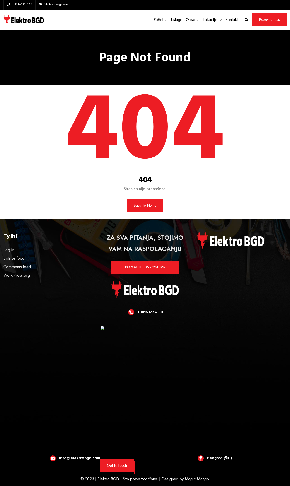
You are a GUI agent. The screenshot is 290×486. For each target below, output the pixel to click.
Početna (160, 20)
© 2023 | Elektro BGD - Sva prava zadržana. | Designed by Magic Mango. (145, 479)
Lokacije (210, 20)
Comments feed (17, 267)
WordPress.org (16, 275)
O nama (192, 20)
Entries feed (13, 258)
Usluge (176, 20)
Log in (8, 250)
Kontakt (231, 20)
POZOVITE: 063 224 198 (145, 267)
